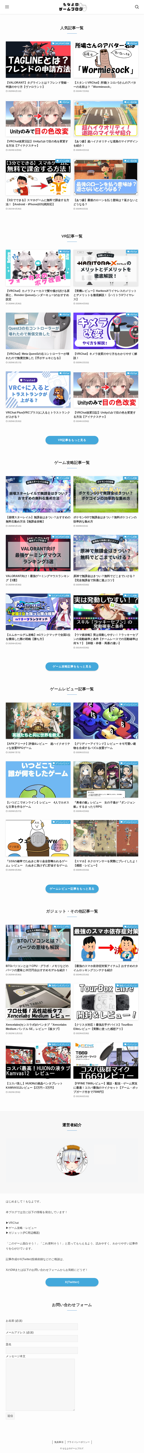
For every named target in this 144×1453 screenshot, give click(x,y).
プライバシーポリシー (78, 1442)
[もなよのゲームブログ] (71, 7)
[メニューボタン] (7, 7)
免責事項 (58, 1442)
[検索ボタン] (137, 7)
